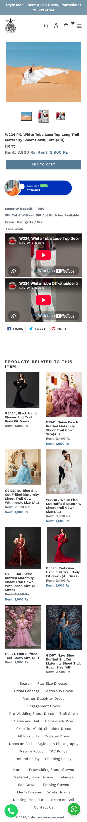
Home (18, 770)
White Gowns (58, 792)
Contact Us (43, 807)
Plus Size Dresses (52, 683)
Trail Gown (68, 713)
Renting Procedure (29, 800)
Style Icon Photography (57, 744)
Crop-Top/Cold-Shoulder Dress (43, 729)
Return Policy (32, 751)
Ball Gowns (27, 785)
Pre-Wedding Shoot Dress (31, 713)
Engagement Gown (43, 706)
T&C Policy (58, 751)
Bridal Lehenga (27, 691)
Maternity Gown (59, 691)
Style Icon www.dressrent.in (47, 817)
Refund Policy (27, 759)
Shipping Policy (58, 759)
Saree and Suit (26, 721)
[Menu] (79, 26)
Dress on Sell (20, 744)
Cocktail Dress (57, 736)
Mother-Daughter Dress (43, 698)
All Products (28, 736)
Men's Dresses (29, 792)
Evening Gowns (56, 785)
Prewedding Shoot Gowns (51, 770)
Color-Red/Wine (59, 721)
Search (26, 683)
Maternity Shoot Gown (33, 777)
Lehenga (66, 777)
